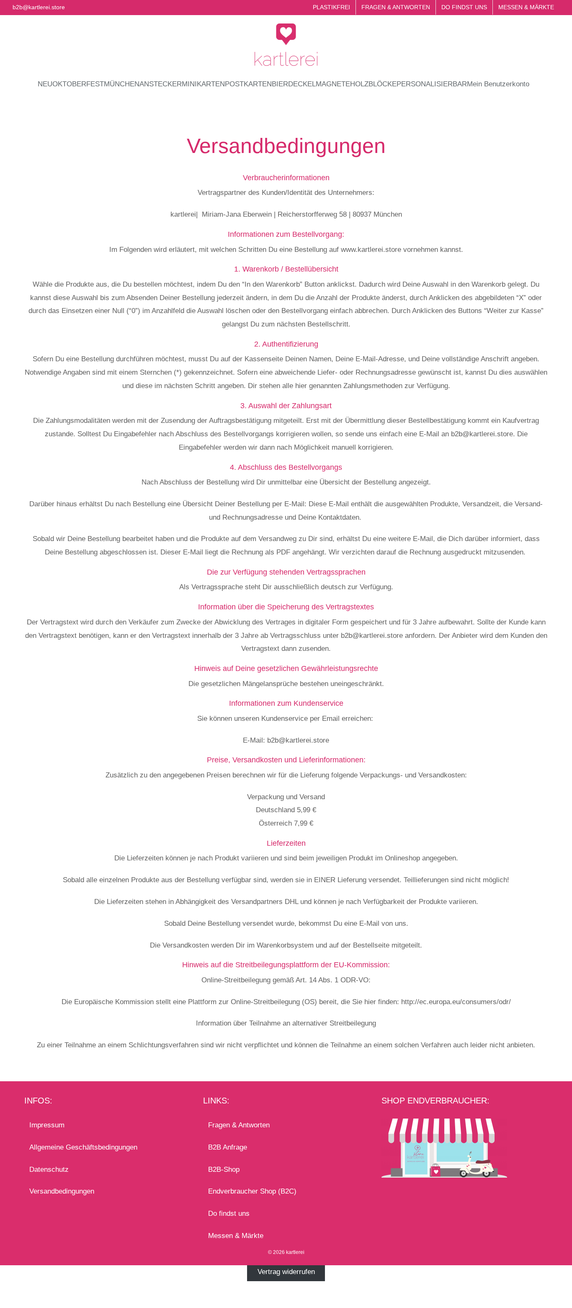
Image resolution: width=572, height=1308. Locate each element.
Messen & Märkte (235, 1236)
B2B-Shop (224, 1169)
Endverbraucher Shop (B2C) (252, 1191)
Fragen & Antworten (239, 1125)
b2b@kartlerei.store (39, 7)
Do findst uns (229, 1213)
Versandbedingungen (61, 1191)
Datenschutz (49, 1169)
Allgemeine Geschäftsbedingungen (83, 1147)
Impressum (46, 1125)
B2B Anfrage (227, 1147)
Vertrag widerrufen (286, 1272)
